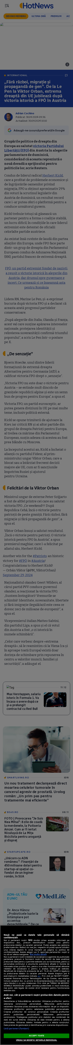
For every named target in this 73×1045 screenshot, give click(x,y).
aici (39, 976)
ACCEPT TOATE (36, 1036)
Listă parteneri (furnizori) (16, 1028)
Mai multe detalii (38, 954)
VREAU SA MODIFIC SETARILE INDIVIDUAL (36, 1040)
